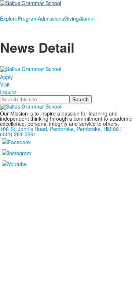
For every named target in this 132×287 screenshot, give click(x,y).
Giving (71, 18)
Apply (6, 77)
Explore (9, 18)
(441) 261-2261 (18, 134)
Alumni (87, 18)
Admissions (51, 18)
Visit (5, 84)
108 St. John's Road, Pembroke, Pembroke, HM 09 (59, 128)
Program (28, 18)
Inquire (8, 91)
